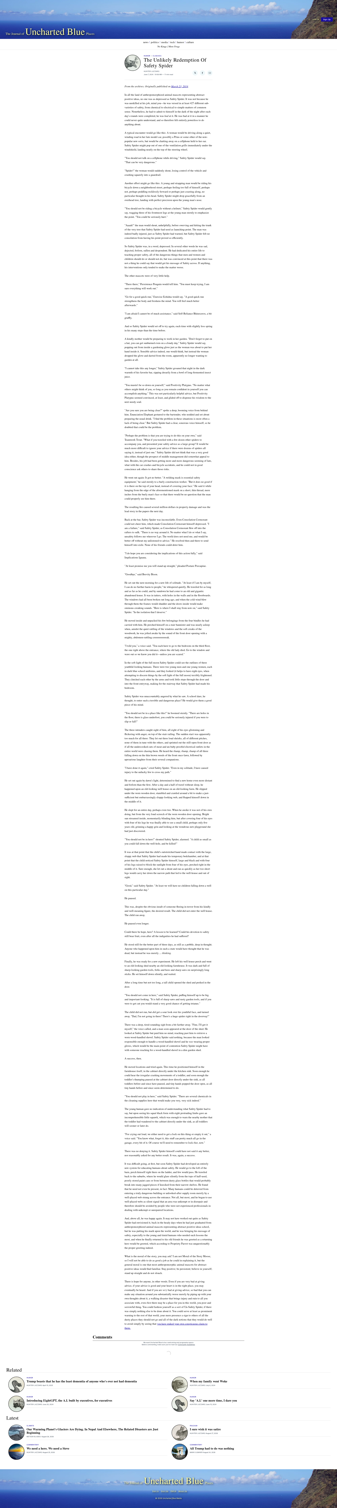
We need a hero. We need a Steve (48, 1448)
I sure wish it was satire (205, 1429)
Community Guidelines (186, 1345)
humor (147, 56)
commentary (33, 1445)
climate (30, 1426)
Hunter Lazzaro (151, 71)
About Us (182, 1491)
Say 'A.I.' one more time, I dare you (213, 1400)
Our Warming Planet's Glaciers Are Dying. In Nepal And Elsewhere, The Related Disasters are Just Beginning (92, 1431)
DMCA (173, 1491)
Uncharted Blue (55, 31)
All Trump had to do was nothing (212, 1448)
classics (157, 56)
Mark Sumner (196, 1452)
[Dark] (305, 19)
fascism (193, 1426)
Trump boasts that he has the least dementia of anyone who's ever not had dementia (82, 1381)
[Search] (309, 19)
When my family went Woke (208, 1381)
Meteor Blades (34, 1437)
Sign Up (327, 19)
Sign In (316, 19)
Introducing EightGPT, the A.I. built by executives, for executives (69, 1400)
